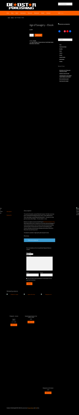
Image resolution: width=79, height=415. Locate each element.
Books (60, 51)
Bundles (61, 48)
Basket (42, 13)
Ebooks (12, 17)
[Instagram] (64, 31)
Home (9, 17)
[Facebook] (59, 31)
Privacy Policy (30, 408)
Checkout (48, 13)
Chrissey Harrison (41, 42)
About (17, 13)
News (12, 13)
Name (28, 272)
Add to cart (38, 35)
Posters (60, 61)
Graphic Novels (62, 57)
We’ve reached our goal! (64, 78)
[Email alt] (59, 34)
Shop (60, 44)
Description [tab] (9, 211)
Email (41, 272)
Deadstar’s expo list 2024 (64, 73)
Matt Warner (37, 43)
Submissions (23, 13)
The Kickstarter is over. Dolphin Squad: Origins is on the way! (65, 76)
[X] (62, 31)
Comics (60, 53)
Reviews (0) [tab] (9, 215)
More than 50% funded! (63, 81)
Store (8, 13)
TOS (36, 408)
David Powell (47, 42)
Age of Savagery (35, 42)
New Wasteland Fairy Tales (49, 221)
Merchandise (61, 59)
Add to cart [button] (14, 324)
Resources (30, 13)
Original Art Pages (62, 46)
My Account (36, 13)
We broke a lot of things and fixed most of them (64, 71)
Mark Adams (32, 43)
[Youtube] (67, 31)
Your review (29, 255)
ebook (52, 42)
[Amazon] (70, 31)
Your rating (29, 252)
